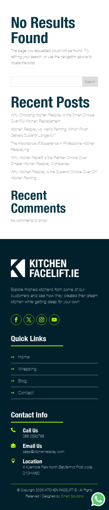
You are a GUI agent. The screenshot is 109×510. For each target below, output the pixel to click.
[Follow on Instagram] (41, 319)
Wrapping (27, 369)
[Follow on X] (29, 319)
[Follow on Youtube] (54, 319)
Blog (22, 380)
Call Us (30, 430)
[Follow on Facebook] (16, 319)
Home (24, 357)
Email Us (32, 445)
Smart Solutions (72, 496)
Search (90, 82)
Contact (26, 392)
